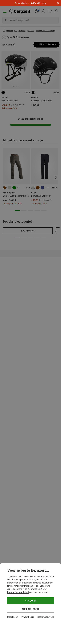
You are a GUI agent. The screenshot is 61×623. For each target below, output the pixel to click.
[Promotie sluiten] (58, 3)
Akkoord (30, 600)
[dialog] (30, 593)
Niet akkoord (30, 609)
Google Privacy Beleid (18, 592)
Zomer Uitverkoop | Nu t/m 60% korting (30, 3)
